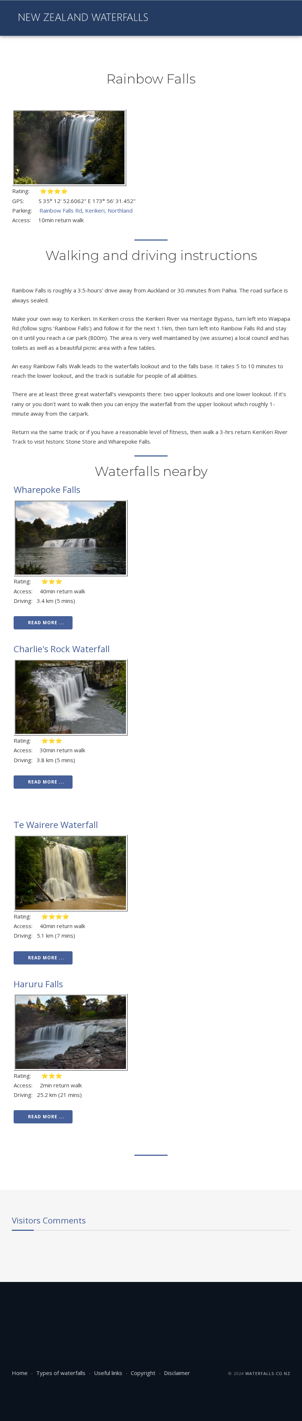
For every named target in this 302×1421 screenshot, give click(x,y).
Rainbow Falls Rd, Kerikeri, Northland (86, 210)
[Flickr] (209, 18)
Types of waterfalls (60, 1372)
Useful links (108, 1372)
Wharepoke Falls (47, 489)
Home (20, 1372)
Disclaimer (177, 1372)
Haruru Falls (38, 984)
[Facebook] (172, 18)
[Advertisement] (146, 1305)
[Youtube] (184, 18)
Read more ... (46, 622)
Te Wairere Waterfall (56, 824)
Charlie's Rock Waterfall (62, 649)
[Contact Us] (222, 18)
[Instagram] (197, 18)
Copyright (143, 1372)
